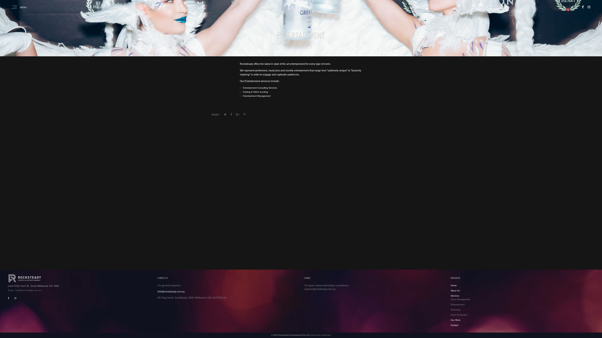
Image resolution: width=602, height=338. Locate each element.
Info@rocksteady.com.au (171, 291)
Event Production (459, 315)
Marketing (456, 309)
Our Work (455, 320)
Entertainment (458, 304)
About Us (455, 290)
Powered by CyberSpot (320, 335)
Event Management (460, 299)
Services (455, 295)
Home (454, 285)
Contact (454, 325)
